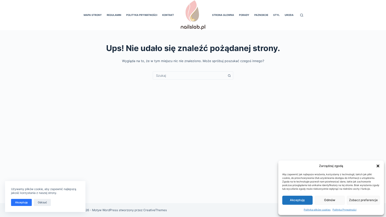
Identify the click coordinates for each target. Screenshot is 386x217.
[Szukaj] (301, 15)
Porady (244, 14)
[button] (378, 166)
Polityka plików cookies (317, 209)
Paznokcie (261, 14)
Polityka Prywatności (344, 209)
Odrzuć (42, 202)
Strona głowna (223, 14)
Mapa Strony (93, 14)
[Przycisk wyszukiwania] (229, 75)
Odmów (329, 200)
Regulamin (114, 14)
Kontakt (168, 14)
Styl (276, 14)
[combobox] (189, 76)
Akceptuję (297, 200)
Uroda (289, 14)
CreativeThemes (155, 210)
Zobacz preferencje (363, 200)
